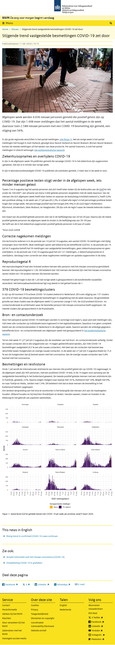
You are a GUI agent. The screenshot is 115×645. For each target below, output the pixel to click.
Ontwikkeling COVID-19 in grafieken (24, 562)
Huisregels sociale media (14, 638)
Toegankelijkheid (39, 613)
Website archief (38, 630)
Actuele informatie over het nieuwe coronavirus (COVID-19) (35, 557)
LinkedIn (102, 626)
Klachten (6, 618)
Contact (6, 605)
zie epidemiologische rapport (49, 150)
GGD (101, 189)
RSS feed (92, 613)
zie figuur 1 (66, 139)
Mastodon (102, 639)
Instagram (102, 634)
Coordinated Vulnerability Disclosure (42, 624)
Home (5, 29)
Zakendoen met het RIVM (12, 632)
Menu (9, 23)
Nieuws (15, 29)
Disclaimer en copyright (42, 618)
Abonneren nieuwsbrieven (95, 607)
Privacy (34, 609)
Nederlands (65, 609)
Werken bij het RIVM (12, 613)
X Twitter (102, 617)
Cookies (35, 605)
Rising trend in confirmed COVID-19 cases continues (32, 536)
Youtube (102, 630)
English (63, 605)
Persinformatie (9, 609)
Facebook (102, 621)
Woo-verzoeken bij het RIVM (13, 624)
